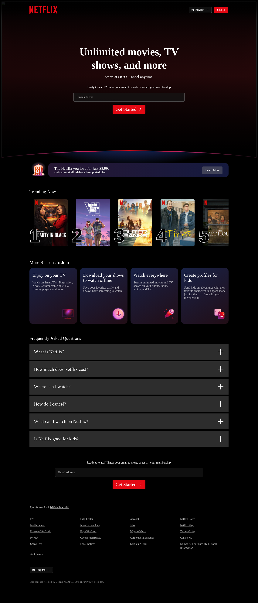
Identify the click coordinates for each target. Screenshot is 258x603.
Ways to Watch (138, 531)
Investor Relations (90, 525)
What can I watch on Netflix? (61, 421)
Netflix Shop (187, 525)
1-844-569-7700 (59, 507)
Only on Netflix (138, 544)
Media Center (37, 525)
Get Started (126, 109)
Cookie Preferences (90, 537)
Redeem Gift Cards (40, 531)
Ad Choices (36, 554)
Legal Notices (87, 544)
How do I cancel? (50, 404)
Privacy (34, 537)
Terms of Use (187, 531)
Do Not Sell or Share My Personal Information (198, 546)
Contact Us (186, 537)
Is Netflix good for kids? (56, 438)
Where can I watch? (52, 386)
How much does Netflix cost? (61, 369)
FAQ (32, 519)
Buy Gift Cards (88, 531)
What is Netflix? (49, 351)
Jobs (132, 525)
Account (134, 519)
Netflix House (187, 519)
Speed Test (36, 544)
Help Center (86, 519)
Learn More (212, 170)
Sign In (221, 9)
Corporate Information (142, 537)
